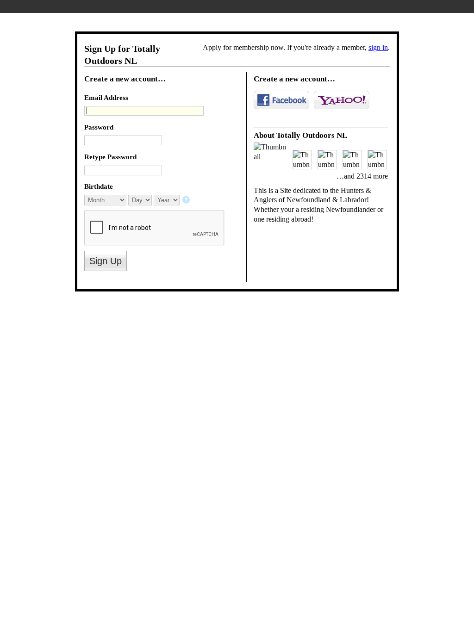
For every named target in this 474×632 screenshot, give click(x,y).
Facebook (281, 100)
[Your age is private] (186, 200)
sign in (378, 47)
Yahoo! (341, 100)
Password (98, 127)
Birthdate (98, 186)
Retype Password (110, 157)
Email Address (106, 97)
